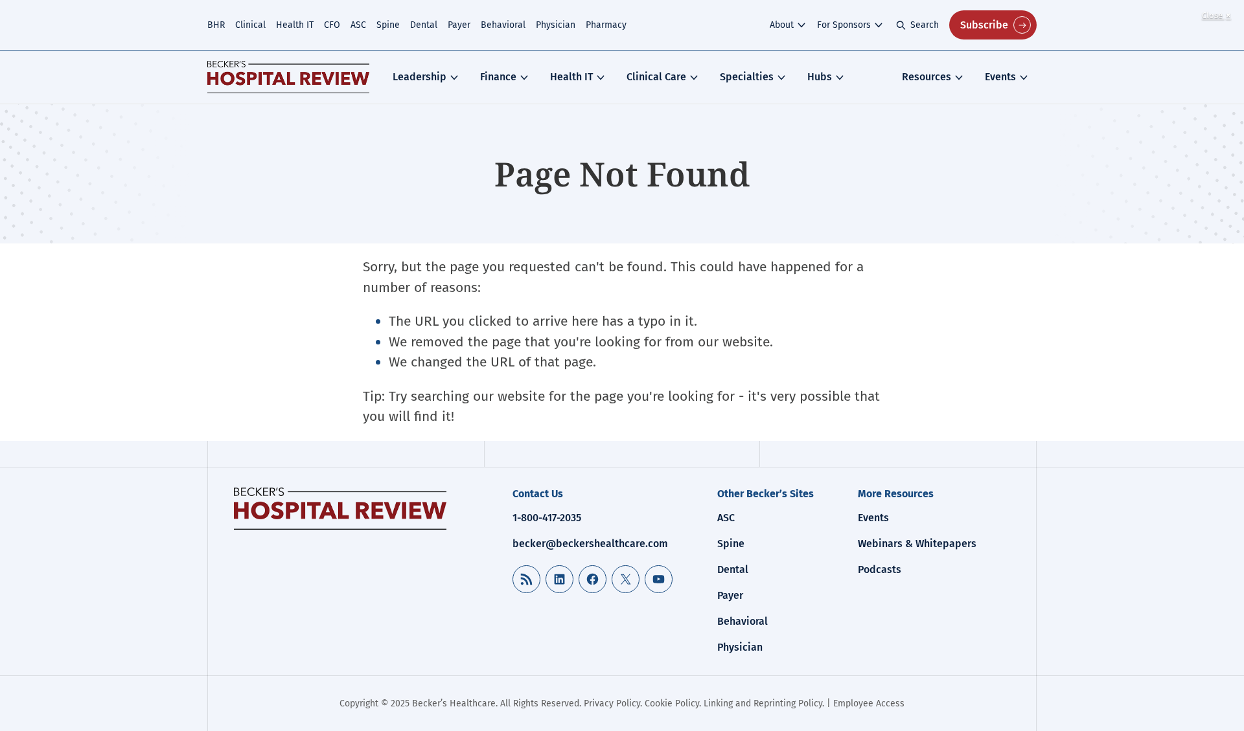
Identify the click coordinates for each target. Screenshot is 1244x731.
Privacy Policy (612, 703)
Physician (555, 24)
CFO (332, 24)
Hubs (819, 77)
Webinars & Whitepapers (917, 543)
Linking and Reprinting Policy (763, 703)
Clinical (250, 24)
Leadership (419, 77)
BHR (216, 24)
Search (924, 24)
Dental (423, 24)
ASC (358, 24)
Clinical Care (656, 77)
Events (1000, 77)
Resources (926, 77)
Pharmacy (606, 24)
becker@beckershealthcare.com (590, 543)
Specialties (747, 77)
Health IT (295, 24)
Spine (388, 24)
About (782, 24)
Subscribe (984, 25)
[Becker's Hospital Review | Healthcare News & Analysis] (288, 77)
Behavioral (503, 24)
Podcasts (879, 569)
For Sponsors (844, 24)
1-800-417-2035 (547, 518)
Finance (498, 77)
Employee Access (868, 703)
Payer (459, 24)
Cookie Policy (672, 703)
